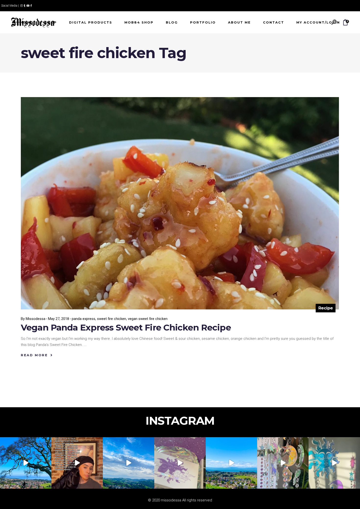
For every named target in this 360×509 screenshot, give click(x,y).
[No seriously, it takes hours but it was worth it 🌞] (283, 463)
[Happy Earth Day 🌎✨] (25, 463)
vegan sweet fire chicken (148, 319)
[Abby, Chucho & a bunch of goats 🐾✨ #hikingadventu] (128, 463)
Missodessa (35, 319)
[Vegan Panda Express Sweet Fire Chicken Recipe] (180, 203)
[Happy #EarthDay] (231, 463)
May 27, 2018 (58, 319)
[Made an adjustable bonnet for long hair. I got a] (77, 463)
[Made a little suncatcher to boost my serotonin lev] (334, 463)
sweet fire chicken (111, 319)
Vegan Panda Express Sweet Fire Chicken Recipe (126, 327)
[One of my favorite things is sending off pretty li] (180, 463)
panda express (83, 319)
